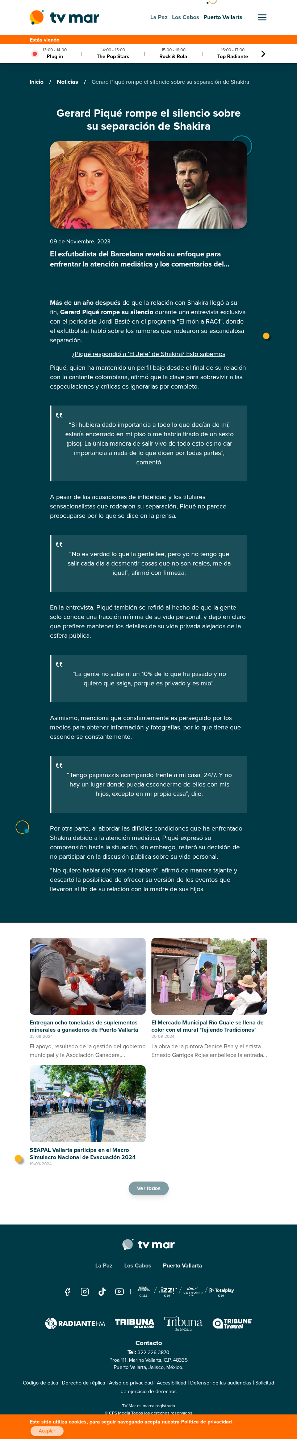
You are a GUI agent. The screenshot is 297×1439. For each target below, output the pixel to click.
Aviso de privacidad (131, 1383)
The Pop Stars (113, 56)
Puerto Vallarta (182, 1265)
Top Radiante (232, 56)
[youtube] (119, 1291)
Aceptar (47, 1431)
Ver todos (148, 1188)
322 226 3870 (154, 1352)
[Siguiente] (263, 53)
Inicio (37, 82)
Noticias (68, 82)
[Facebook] (67, 1291)
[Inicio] (64, 17)
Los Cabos (137, 1265)
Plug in (55, 56)
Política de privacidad (206, 1422)
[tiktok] (102, 1291)
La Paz (104, 1265)
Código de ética (40, 1383)
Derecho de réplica (83, 1383)
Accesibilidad (171, 1383)
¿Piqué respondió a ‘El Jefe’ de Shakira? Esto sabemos (148, 354)
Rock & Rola (173, 56)
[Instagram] (84, 1291)
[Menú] (262, 17)
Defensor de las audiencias (220, 1383)
